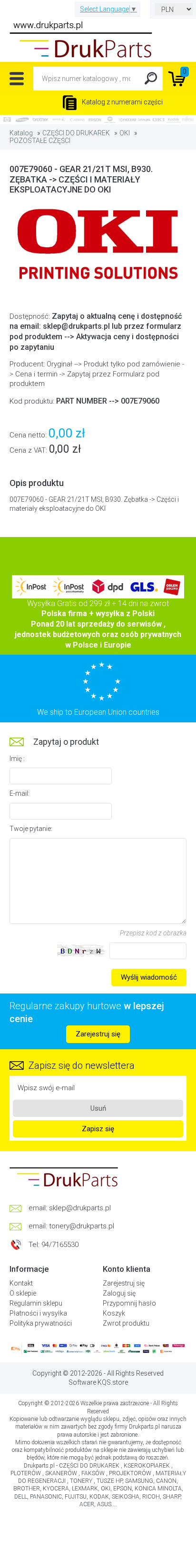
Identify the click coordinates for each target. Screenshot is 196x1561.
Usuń (98, 1108)
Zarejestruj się (98, 1034)
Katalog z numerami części (121, 102)
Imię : (17, 758)
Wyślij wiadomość (149, 977)
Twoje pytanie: (31, 828)
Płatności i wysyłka (38, 1313)
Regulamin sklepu (36, 1303)
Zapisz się (98, 1129)
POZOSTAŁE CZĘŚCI (40, 140)
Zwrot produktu (126, 1323)
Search (151, 79)
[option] (98, 245)
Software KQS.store (98, 1382)
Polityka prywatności (41, 1323)
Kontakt (21, 1283)
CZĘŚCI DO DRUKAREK (76, 133)
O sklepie (23, 1293)
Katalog (21, 133)
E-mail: (19, 793)
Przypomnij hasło (129, 1303)
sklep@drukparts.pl (80, 1208)
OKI (124, 133)
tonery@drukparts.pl (81, 1226)
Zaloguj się (119, 1293)
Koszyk (114, 1313)
